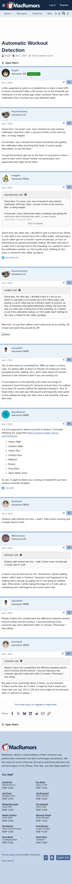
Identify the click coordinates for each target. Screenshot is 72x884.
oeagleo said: (10, 290)
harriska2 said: (11, 555)
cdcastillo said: (11, 661)
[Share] (63, 82)
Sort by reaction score (42, 55)
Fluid (4, 861)
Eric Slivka (40, 782)
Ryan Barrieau (42, 826)
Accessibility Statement (28, 854)
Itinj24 (7, 55)
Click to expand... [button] (36, 223)
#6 (69, 424)
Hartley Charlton (9, 815)
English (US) (63, 857)
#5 (69, 360)
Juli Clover (7, 793)
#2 (69, 123)
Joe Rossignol (42, 793)
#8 (69, 547)
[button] (4, 5)
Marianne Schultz (43, 815)
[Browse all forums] (59, 13)
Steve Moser (7, 837)
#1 (69, 82)
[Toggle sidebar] (68, 13)
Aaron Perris (41, 837)
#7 (69, 513)
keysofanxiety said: (13, 194)
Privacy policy (8, 854)
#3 (69, 187)
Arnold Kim (7, 782)
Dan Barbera (7, 826)
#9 (69, 612)
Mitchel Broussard (10, 804)
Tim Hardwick (42, 804)
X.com (10, 787)
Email (4, 787)
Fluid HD (10, 861)
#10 (68, 653)
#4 (69, 282)
